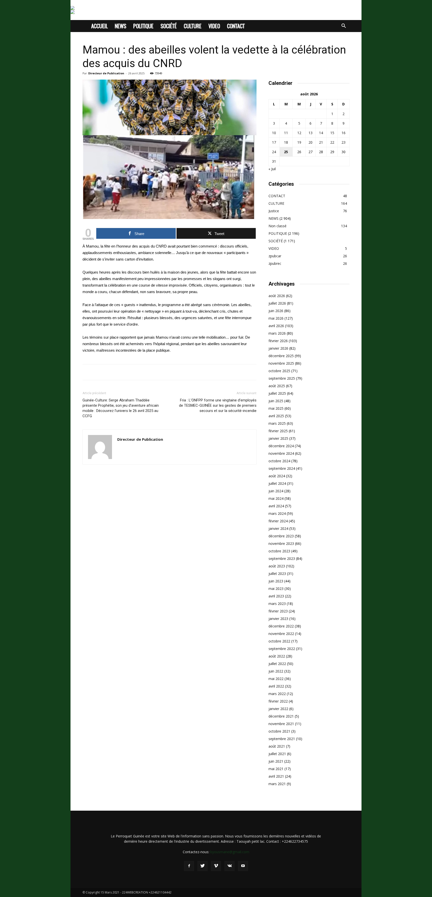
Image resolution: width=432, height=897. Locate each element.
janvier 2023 (278, 618)
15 (332, 132)
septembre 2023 (281, 558)
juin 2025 (275, 400)
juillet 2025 (277, 393)
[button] (344, 26)
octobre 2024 (279, 461)
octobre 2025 (279, 370)
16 (344, 132)
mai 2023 (276, 588)
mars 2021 (277, 783)
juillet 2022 (277, 663)
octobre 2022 (279, 641)
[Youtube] (243, 866)
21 (321, 142)
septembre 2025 (281, 378)
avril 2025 (276, 415)
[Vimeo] (216, 866)
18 (286, 142)
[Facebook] (189, 866)
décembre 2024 (281, 445)
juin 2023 (275, 581)
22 (332, 142)
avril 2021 (276, 776)
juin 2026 (275, 310)
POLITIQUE (143, 26)
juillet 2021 (277, 753)
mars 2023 (277, 603)
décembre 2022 (281, 626)
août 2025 (276, 385)
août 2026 (276, 295)
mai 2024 (276, 498)
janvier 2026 (278, 348)
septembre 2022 (281, 648)
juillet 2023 (277, 573)
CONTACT (236, 26)
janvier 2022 (278, 708)
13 (310, 132)
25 (286, 151)
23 (344, 142)
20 (310, 142)
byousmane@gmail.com (229, 851)
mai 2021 (276, 768)
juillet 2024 (277, 483)
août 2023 (276, 566)
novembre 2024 (281, 453)
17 (274, 142)
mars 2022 (277, 693)
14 (321, 132)
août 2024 (276, 476)
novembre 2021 (281, 723)
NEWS (120, 26)
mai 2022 (276, 678)
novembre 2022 (281, 633)
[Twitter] (203, 866)
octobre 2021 (279, 731)
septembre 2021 (281, 738)
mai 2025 (276, 408)
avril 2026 (276, 325)
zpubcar (274, 256)
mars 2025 (277, 423)
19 (299, 142)
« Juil (272, 168)
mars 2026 (277, 333)
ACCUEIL (99, 26)
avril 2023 (276, 596)
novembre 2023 (281, 543)
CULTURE (193, 26)
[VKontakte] (229, 866)
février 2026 (278, 340)
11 (286, 132)
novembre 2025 (281, 363)
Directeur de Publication (106, 73)
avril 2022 (276, 686)
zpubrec (274, 263)
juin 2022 (275, 671)
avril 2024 (276, 506)
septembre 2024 (281, 468)
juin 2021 (275, 761)
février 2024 (278, 521)
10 (274, 132)
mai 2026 (276, 318)
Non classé (277, 225)
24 (274, 151)
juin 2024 (275, 491)
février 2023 (278, 611)
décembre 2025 (281, 355)
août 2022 (276, 656)
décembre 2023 (281, 536)
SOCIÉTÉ (168, 26)
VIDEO (214, 26)
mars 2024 (277, 513)
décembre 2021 (281, 716)
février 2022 (278, 701)
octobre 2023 (279, 551)
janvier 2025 (278, 438)
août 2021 (276, 746)
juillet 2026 (277, 303)
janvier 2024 (278, 528)
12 (299, 132)
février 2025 (278, 430)
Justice (273, 210)
